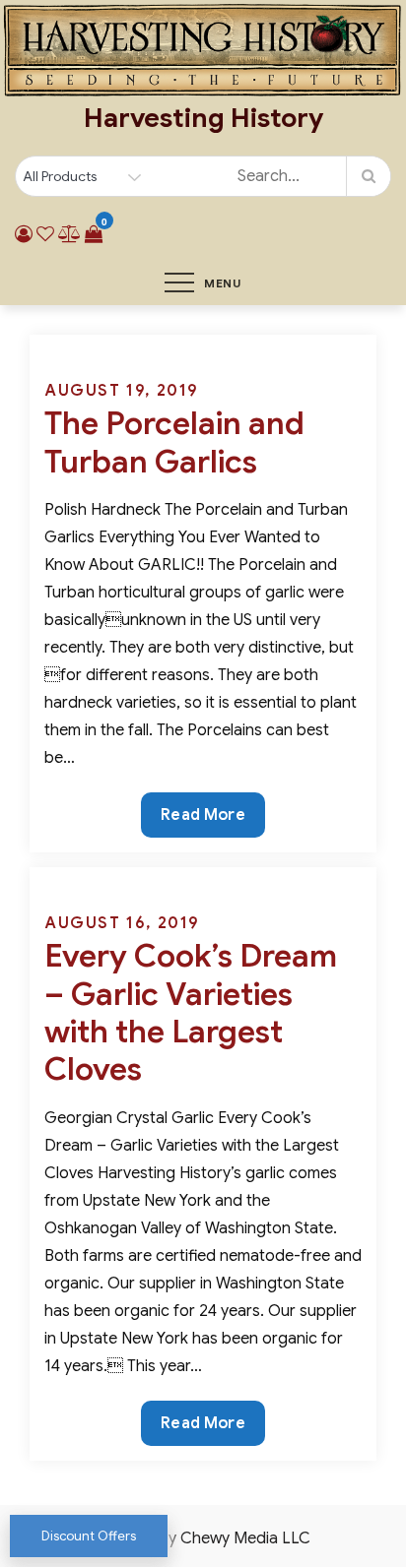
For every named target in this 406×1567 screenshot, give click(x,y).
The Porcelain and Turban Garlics (174, 442)
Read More (202, 821)
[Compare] (69, 234)
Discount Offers (88, 1536)
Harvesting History (203, 118)
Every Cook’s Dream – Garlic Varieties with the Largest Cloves (190, 1012)
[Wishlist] (45, 234)
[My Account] (24, 234)
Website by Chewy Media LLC (203, 1538)
